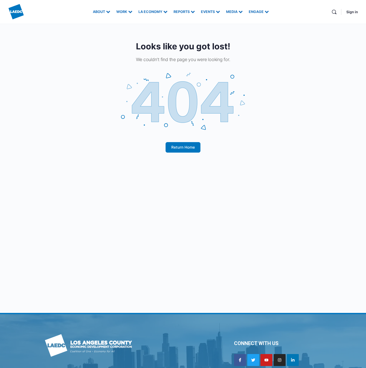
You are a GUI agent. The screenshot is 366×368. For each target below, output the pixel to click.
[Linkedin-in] (293, 360)
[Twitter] (253, 360)
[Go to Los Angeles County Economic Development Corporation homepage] (16, 11)
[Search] (334, 12)
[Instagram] (280, 360)
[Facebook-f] (240, 360)
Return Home (183, 147)
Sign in (352, 12)
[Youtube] (266, 360)
